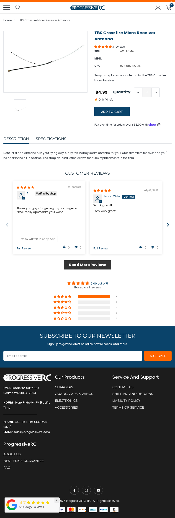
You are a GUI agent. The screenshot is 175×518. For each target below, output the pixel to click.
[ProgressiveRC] (11, 511)
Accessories (66, 407)
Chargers (64, 387)
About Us (12, 454)
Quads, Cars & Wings (74, 394)
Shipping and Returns (132, 394)
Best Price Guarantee (23, 461)
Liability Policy (126, 401)
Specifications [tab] (51, 139)
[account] (158, 7)
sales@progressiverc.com (31, 432)
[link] (74, 490)
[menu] (6, 7)
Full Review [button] (24, 248)
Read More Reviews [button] (87, 264)
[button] (103, 47)
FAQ (6, 468)
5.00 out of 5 (99, 283)
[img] (25, 187)
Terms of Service (128, 407)
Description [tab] (16, 139)
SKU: (97, 51)
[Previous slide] (7, 225)
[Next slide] (168, 225)
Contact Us (123, 387)
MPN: (98, 58)
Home (7, 20)
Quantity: (122, 92)
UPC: (97, 66)
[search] (18, 7)
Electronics (66, 401)
